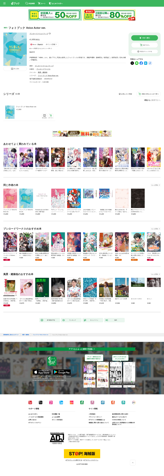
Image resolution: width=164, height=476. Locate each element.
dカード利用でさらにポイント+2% (39, 48)
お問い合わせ (32, 420)
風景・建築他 (42, 72)
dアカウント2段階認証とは (97, 420)
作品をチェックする (146, 51)
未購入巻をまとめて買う (150, 94)
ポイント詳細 (50, 44)
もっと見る (154, 185)
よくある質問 (56, 417)
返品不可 (32, 52)
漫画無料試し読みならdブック (11, 334)
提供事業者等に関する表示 (120, 414)
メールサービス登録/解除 (36, 417)
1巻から (147, 100)
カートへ (146, 45)
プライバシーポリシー (95, 417)
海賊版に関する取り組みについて (99, 422)
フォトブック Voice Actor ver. (26, 107)
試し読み (16, 68)
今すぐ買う (146, 38)
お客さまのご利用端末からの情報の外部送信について (123, 423)
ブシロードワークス (43, 69)
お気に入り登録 (126, 94)
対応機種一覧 (56, 414)
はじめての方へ (33, 414)
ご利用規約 (92, 414)
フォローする (50, 34)
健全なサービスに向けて (119, 417)
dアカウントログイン (34, 422)
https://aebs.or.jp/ (74, 441)
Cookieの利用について (119, 420)
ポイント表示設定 (57, 420)
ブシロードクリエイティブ (38, 34)
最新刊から (156, 100)
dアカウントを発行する (74, 460)
